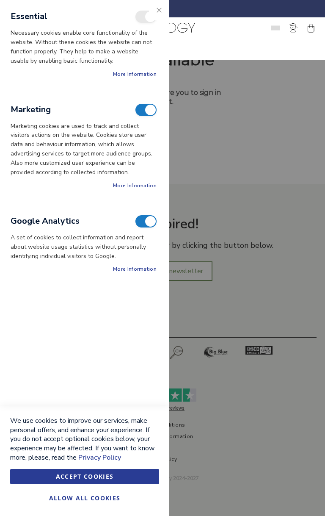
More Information (135, 74)
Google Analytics (146, 221)
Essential (146, 17)
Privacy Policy (99, 457)
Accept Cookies (85, 476)
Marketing (146, 110)
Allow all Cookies (85, 498)
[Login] (295, 27)
